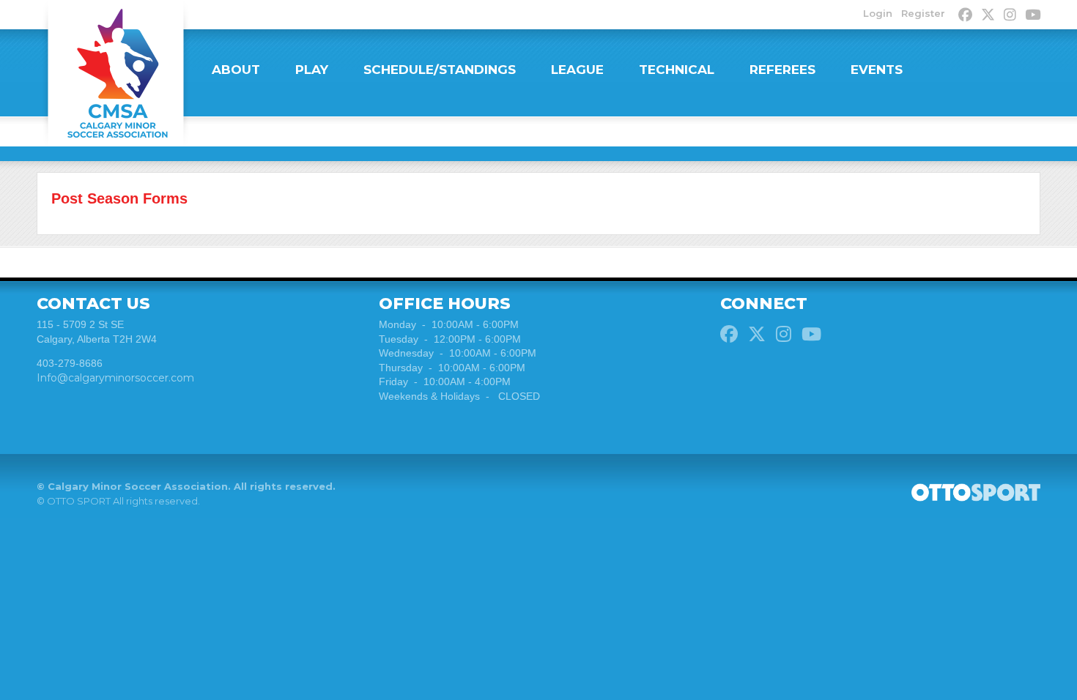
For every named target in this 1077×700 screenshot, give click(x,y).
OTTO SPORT (79, 501)
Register (923, 13)
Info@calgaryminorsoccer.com (115, 377)
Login (877, 13)
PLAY (311, 69)
